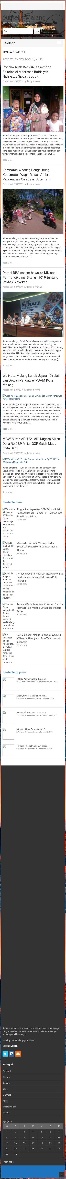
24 (24, 1149)
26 (41, 1149)
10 (24, 1137)
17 (24, 1143)
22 (7, 1149)
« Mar (5, 1162)
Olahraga (7, 1095)
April (18, 52)
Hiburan (6, 1077)
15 (7, 1143)
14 (59, 1137)
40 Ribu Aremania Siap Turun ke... (31, 679)
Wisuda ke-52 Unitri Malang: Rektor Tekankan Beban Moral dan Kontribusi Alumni (37, 547)
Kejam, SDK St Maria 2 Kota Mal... (31, 696)
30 (15, 1154)
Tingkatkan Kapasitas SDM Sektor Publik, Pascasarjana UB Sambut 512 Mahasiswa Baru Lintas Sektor (39, 513)
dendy (29, 81)
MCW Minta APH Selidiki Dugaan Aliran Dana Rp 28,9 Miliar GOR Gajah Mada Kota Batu (31, 443)
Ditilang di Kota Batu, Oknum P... (31, 729)
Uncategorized (9, 1107)
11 (33, 1137)
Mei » (11, 1162)
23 (15, 1149)
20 (50, 1143)
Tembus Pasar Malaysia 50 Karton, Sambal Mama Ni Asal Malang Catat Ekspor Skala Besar (40, 608)
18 (33, 1143)
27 (50, 1149)
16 (15, 1143)
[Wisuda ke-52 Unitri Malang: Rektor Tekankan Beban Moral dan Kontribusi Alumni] (9, 555)
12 (41, 1137)
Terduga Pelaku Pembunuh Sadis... (32, 746)
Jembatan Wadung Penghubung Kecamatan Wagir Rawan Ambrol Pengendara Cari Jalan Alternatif (27, 174)
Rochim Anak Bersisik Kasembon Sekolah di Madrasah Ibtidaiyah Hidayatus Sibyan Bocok (27, 71)
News (37, 81)
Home (5, 52)
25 (33, 1149)
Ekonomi (7, 1071)
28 (59, 1149)
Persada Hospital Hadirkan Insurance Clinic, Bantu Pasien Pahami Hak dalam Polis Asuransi (40, 577)
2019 (12, 52)
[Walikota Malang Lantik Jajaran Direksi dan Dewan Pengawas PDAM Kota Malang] (33, 397)
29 (7, 1154)
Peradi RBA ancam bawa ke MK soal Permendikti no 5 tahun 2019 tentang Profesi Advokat (30, 277)
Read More (7, 160)
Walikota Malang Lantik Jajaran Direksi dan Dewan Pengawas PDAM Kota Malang (31, 380)
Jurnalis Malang (24, 17)
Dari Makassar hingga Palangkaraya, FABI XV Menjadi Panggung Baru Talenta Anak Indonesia (39, 638)
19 (41, 1143)
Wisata (6, 1113)
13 (50, 1137)
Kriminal (38, 287)
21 (59, 1143)
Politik (5, 1101)
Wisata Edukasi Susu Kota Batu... (31, 712)
